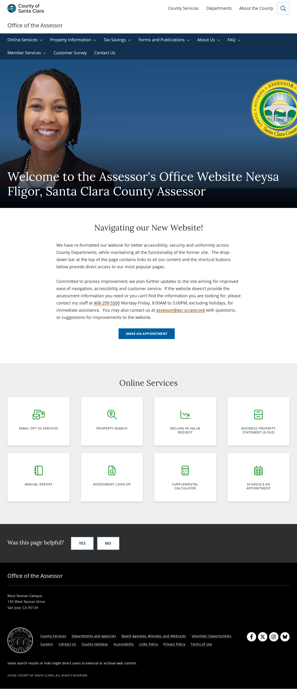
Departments (219, 8)
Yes (82, 543)
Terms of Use (201, 644)
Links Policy (148, 644)
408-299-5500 (107, 303)
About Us (206, 39)
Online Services (22, 39)
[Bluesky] (285, 636)
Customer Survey (70, 52)
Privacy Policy (174, 644)
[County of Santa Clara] (25, 8)
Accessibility (123, 644)
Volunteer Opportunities (211, 636)
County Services (183, 8)
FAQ (232, 39)
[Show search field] (283, 8)
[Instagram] (273, 636)
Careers (46, 644)
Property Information (70, 39)
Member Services (24, 52)
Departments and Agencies (94, 636)
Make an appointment (147, 333)
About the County (256, 8)
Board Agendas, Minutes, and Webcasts (154, 636)
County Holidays (95, 644)
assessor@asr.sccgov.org (180, 310)
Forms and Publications (162, 39)
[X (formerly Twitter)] (262, 636)
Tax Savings (115, 39)
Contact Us (104, 52)
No (108, 543)
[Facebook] (251, 636)
